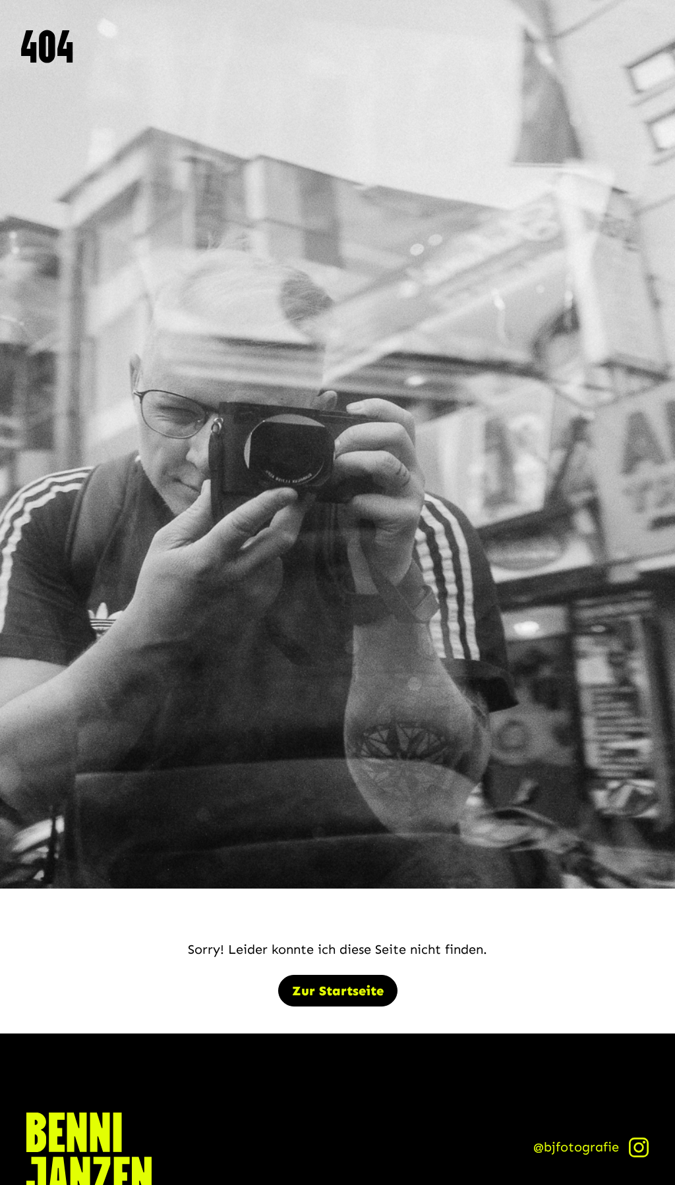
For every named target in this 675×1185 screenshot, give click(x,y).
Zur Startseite (338, 991)
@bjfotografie (576, 1147)
